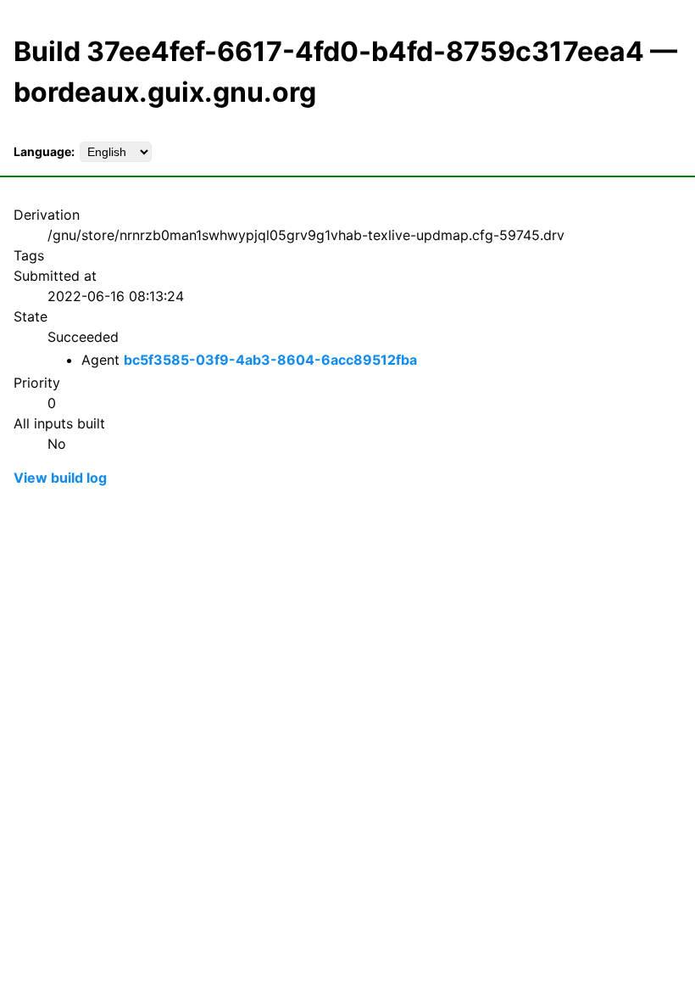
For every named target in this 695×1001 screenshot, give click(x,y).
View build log (60, 477)
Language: (44, 151)
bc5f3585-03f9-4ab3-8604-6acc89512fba (270, 359)
